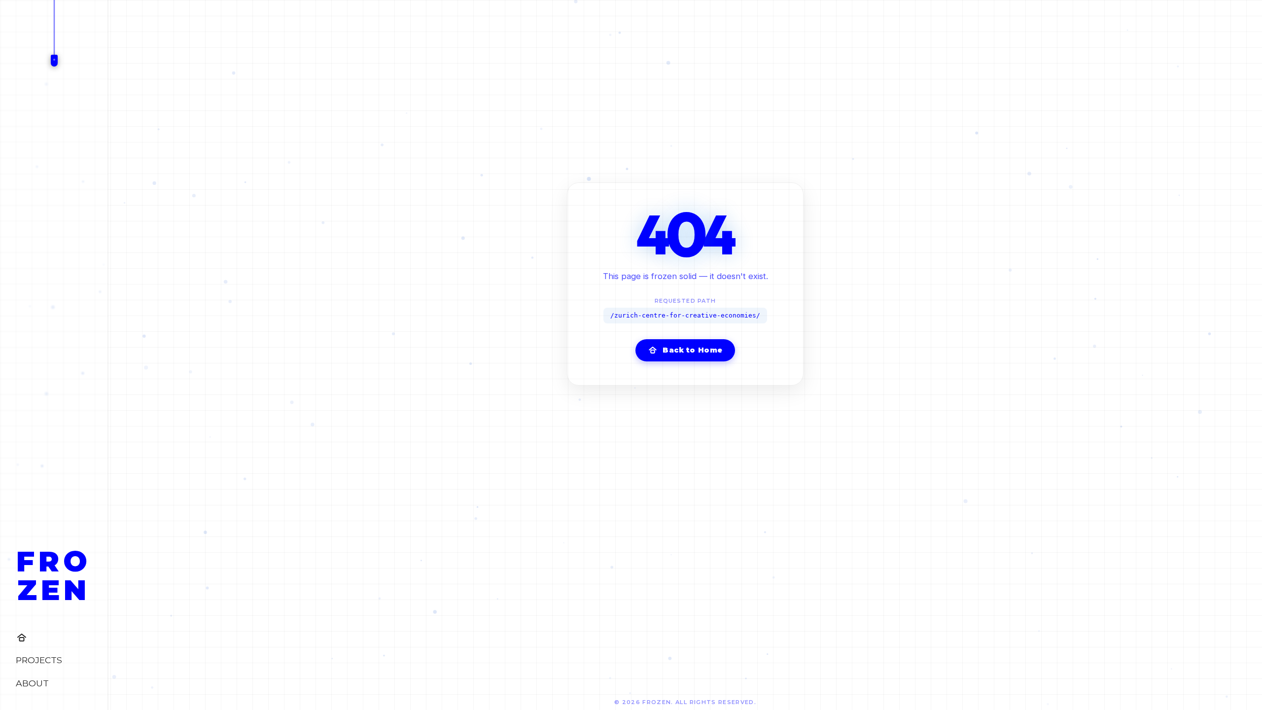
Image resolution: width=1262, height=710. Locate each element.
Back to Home (693, 350)
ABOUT (32, 683)
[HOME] (54, 637)
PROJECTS (39, 660)
